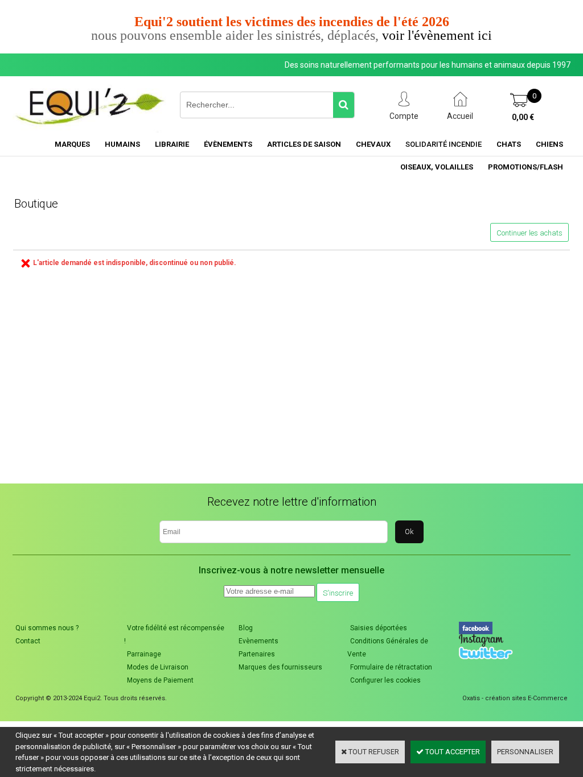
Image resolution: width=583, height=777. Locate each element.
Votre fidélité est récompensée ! (174, 634)
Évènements (228, 144)
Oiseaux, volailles (436, 167)
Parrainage (144, 654)
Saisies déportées (378, 628)
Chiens (549, 144)
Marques (72, 144)
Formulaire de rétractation (391, 667)
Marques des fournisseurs (280, 667)
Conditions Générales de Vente (387, 647)
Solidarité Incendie (443, 144)
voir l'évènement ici (437, 35)
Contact (27, 641)
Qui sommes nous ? (47, 628)
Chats (508, 144)
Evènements (258, 641)
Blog (246, 628)
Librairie (172, 144)
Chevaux (373, 144)
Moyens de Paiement (160, 680)
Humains (122, 144)
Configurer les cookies (385, 680)
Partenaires (257, 654)
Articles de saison (304, 144)
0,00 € (523, 117)
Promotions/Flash (525, 167)
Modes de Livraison (157, 667)
